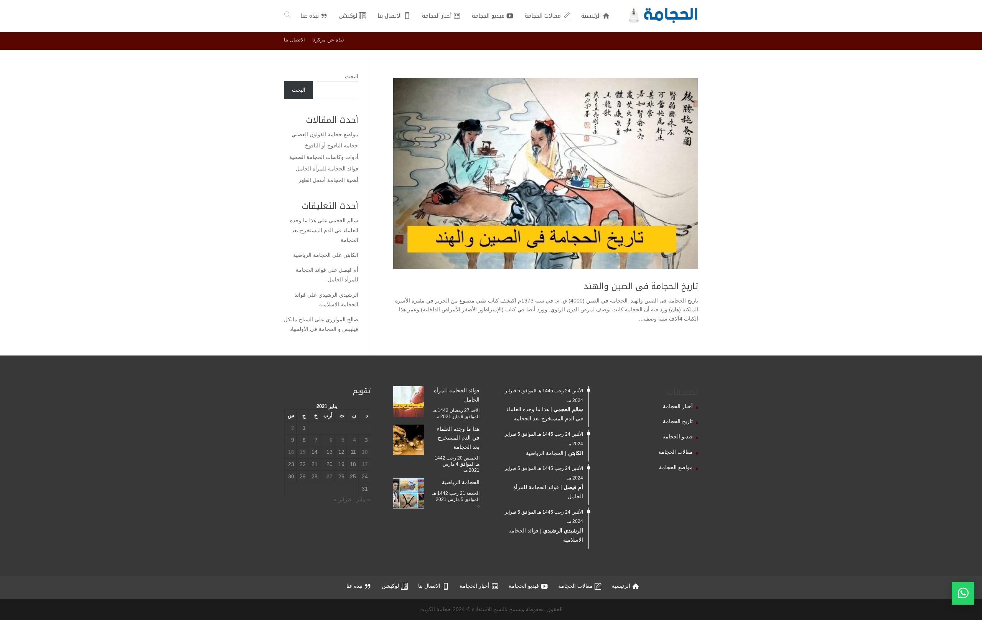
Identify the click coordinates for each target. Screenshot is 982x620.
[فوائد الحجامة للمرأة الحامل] (408, 403)
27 (329, 476)
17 (365, 464)
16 (291, 452)
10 (365, 452)
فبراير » (343, 499)
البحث (351, 76)
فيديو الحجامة (677, 436)
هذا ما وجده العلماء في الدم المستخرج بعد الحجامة (324, 230)
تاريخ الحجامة (678, 421)
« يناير (363, 499)
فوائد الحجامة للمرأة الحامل (327, 168)
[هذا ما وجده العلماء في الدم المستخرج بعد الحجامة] (408, 441)
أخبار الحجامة (678, 406)
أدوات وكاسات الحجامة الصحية (323, 157)
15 (303, 452)
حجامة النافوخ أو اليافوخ (331, 145)
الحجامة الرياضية (312, 255)
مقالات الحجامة (675, 452)
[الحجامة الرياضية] (408, 495)
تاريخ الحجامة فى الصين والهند (641, 286)
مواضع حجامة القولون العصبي (325, 134)
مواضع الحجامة (676, 467)
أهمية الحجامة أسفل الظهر (328, 180)
